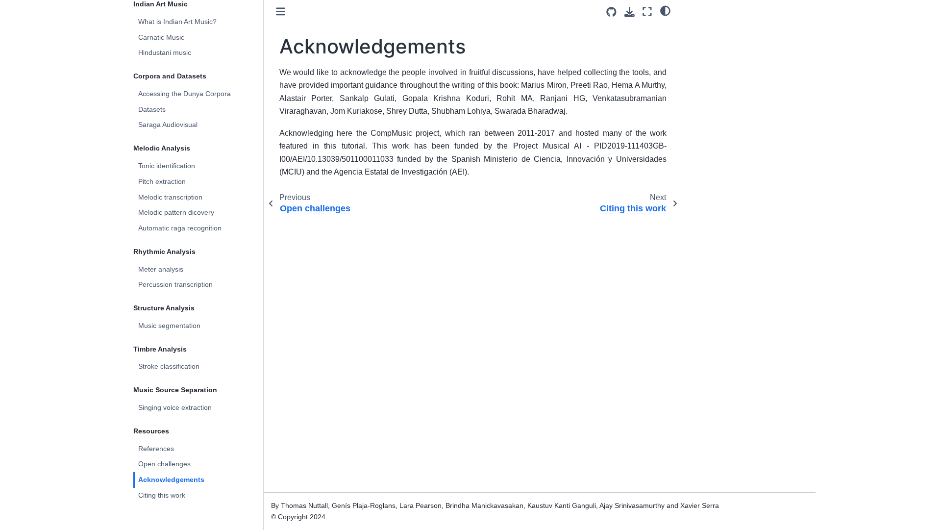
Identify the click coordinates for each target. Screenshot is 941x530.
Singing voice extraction (175, 407)
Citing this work (161, 495)
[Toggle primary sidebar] (281, 11)
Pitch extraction (162, 181)
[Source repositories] (611, 12)
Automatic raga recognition (180, 228)
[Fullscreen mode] (647, 11)
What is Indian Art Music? (177, 21)
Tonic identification (166, 166)
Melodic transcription (170, 197)
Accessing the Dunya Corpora (184, 94)
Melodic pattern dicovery (176, 212)
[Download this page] (629, 12)
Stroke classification (168, 366)
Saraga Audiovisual (168, 124)
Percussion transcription (175, 284)
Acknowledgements (171, 479)
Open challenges (164, 464)
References (156, 449)
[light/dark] (665, 10)
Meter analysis (160, 269)
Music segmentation (169, 325)
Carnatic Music (161, 37)
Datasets (152, 109)
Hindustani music (164, 52)
